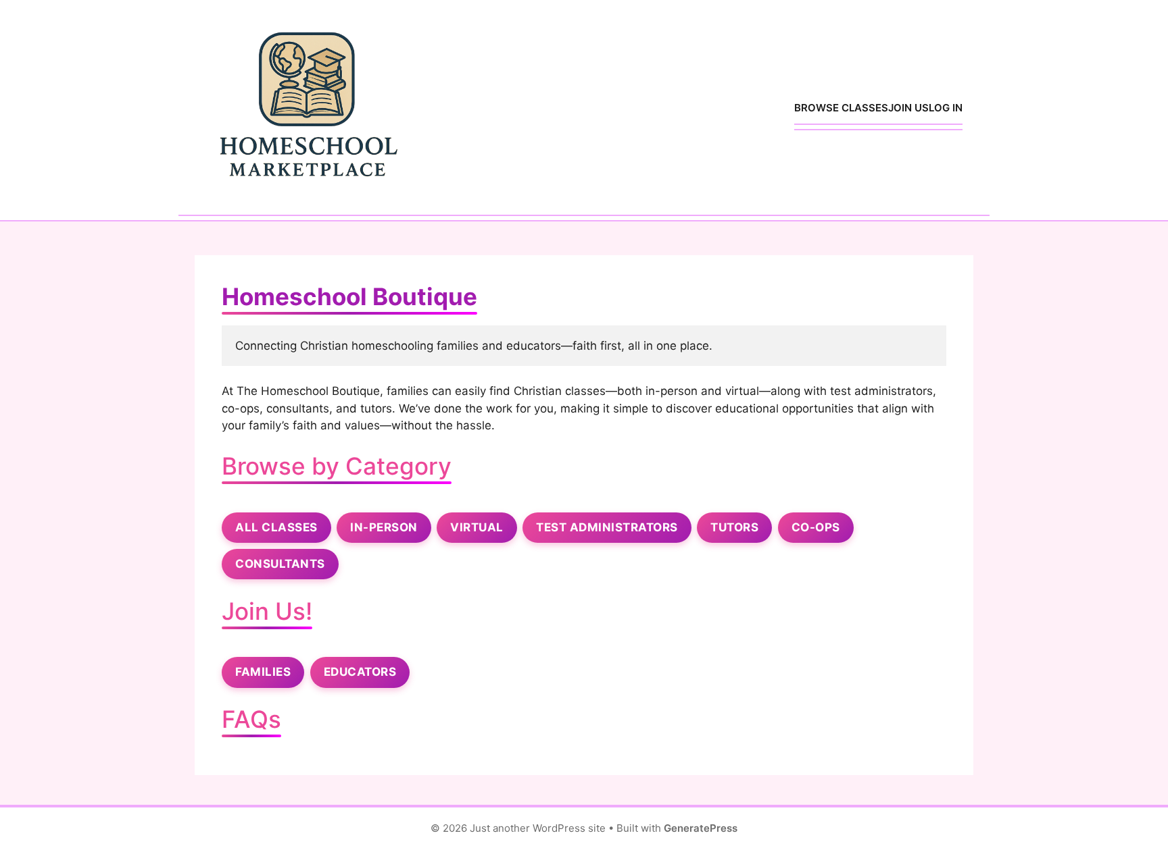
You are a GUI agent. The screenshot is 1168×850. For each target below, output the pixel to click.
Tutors (734, 527)
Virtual (477, 527)
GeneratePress (700, 828)
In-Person (384, 527)
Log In (946, 107)
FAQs (251, 719)
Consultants (280, 563)
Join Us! (267, 611)
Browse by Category (337, 466)
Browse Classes (841, 107)
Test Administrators (607, 527)
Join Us (908, 107)
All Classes (276, 527)
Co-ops (816, 527)
